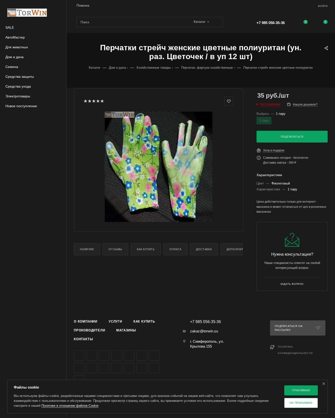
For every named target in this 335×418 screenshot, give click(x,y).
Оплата (175, 249)
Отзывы (115, 249)
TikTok (129, 368)
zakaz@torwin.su (204, 331)
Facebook (91, 355)
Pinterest (141, 368)
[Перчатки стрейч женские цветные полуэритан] (158, 167)
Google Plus (79, 368)
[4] (98, 101)
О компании (85, 321)
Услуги (115, 321)
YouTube (141, 355)
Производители (89, 330)
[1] (85, 101)
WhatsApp (104, 368)
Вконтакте (79, 355)
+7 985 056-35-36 (271, 23)
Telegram (129, 355)
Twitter (104, 355)
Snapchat (154, 368)
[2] (89, 101)
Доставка (204, 249)
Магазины (126, 330)
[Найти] (217, 22)
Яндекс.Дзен (116, 368)
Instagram (116, 355)
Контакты (83, 339)
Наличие (87, 249)
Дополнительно (240, 249)
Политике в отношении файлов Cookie (69, 405)
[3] (93, 101)
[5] (102, 101)
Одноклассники (154, 355)
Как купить (146, 249)
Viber (91, 368)
